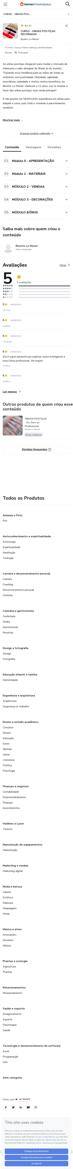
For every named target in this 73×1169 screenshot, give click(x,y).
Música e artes (12, 929)
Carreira (7, 579)
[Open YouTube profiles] (28, 1107)
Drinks (6, 622)
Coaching (8, 584)
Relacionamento (12, 993)
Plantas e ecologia (15, 961)
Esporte (7, 1019)
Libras (6, 754)
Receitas (8, 632)
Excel (6, 1051)
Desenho (8, 940)
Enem (6, 744)
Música (7, 945)
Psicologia (9, 771)
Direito (7, 733)
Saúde (6, 1030)
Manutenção (10, 850)
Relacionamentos (14, 987)
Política (7, 765)
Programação (10, 1057)
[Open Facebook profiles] (5, 1107)
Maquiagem (9, 908)
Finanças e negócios (16, 786)
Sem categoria (12, 1078)
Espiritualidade (11, 547)
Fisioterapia (9, 1025)
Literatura (8, 760)
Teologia (8, 558)
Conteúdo (12, 147)
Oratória (7, 595)
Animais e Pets (13, 515)
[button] (33, 161)
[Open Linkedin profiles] (20, 1107)
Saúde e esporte (14, 1008)
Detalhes (54, 147)
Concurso (8, 727)
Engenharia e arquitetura (19, 695)
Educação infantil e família (20, 674)
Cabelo (7, 892)
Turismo (7, 829)
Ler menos (10, 392)
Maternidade (10, 680)
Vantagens (33, 147)
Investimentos (11, 808)
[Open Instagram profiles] (35, 1107)
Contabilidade (11, 792)
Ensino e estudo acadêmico (20, 722)
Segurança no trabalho (16, 706)
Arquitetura (9, 701)
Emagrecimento (12, 1014)
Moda (6, 914)
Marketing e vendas (15, 866)
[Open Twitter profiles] (13, 1107)
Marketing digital (13, 871)
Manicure (8, 903)
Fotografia (9, 659)
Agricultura (9, 966)
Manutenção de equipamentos (22, 845)
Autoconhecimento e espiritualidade (27, 536)
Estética (8, 897)
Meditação (9, 553)
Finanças (8, 803)
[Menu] (5, 4)
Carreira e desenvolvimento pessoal (26, 574)
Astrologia (9, 542)
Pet (5, 521)
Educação (8, 738)
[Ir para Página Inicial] (35, 4)
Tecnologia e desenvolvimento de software (32, 1046)
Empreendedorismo (14, 797)
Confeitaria (9, 616)
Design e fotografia (15, 648)
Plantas (7, 972)
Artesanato (9, 935)
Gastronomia (10, 627)
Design (7, 653)
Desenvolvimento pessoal (18, 590)
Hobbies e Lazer (13, 824)
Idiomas (7, 749)
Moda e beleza (12, 887)
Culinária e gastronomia (18, 611)
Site (5, 1062)
